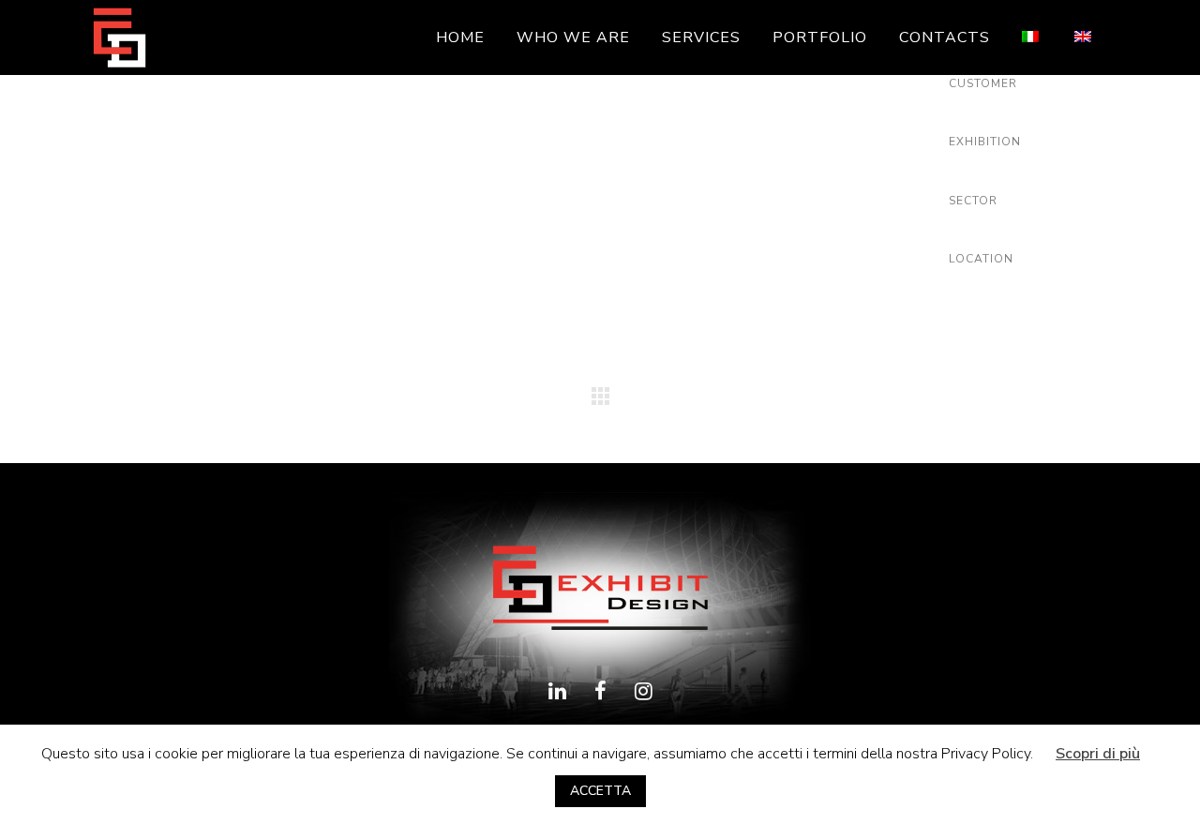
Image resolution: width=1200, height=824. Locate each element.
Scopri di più (1098, 753)
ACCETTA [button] (600, 791)
